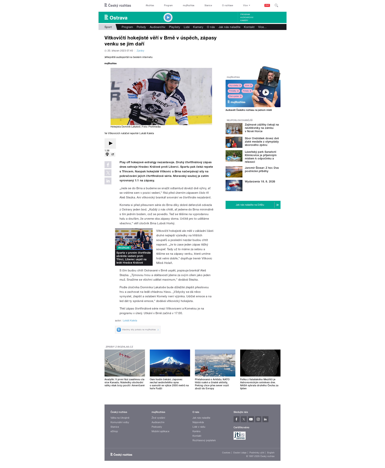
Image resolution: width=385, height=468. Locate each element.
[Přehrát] (110, 143)
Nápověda (198, 422)
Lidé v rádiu (198, 426)
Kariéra (196, 431)
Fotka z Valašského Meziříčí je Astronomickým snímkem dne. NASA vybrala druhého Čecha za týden (259, 384)
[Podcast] (107, 154)
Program (168, 5)
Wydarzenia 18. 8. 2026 (260, 181)
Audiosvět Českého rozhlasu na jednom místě (249, 110)
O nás (211, 27)
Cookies (226, 452)
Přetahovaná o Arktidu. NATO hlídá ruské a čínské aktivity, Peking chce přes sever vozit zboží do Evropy (212, 384)
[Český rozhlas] (118, 5)
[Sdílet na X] (108, 172)
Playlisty (174, 27)
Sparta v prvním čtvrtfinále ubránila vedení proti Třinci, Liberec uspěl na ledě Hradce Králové (133, 257)
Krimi (247, 85)
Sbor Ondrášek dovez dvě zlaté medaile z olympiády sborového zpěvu (262, 141)
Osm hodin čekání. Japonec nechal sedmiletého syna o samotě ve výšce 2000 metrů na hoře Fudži (169, 384)
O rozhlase (227, 5)
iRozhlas (150, 5)
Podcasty (157, 426)
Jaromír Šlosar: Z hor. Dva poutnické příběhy (262, 169)
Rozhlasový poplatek (204, 440)
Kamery (244, 20)
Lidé (186, 27)
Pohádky (232, 91)
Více (262, 27)
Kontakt (249, 27)
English (270, 452)
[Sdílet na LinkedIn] (108, 180)
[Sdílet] (112, 154)
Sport (108, 27)
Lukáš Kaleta (130, 320)
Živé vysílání (234, 96)
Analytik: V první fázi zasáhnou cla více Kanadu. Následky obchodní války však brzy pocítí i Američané (125, 382)
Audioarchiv (246, 17)
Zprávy (140, 50)
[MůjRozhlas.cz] (111, 63)
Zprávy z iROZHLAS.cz (119, 346)
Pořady (141, 27)
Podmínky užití (256, 452)
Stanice (208, 5)
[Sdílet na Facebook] (108, 164)
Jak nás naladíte (229, 27)
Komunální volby (120, 422)
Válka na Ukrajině (120, 417)
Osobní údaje (240, 452)
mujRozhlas (188, 5)
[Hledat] (276, 5)
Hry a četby (233, 85)
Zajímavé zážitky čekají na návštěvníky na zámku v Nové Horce (262, 128)
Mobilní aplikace (160, 431)
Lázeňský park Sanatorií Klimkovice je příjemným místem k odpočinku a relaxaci (261, 156)
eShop (114, 431)
